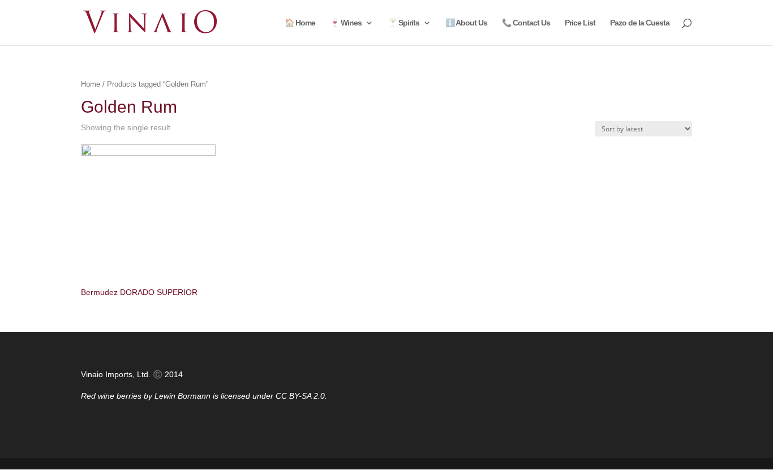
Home (90, 84)
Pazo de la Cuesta (639, 23)
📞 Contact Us (526, 23)
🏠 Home (300, 23)
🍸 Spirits (403, 23)
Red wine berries (111, 395)
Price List (580, 23)
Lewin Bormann (182, 395)
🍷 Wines (346, 23)
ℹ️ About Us (466, 23)
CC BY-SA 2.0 (300, 395)
